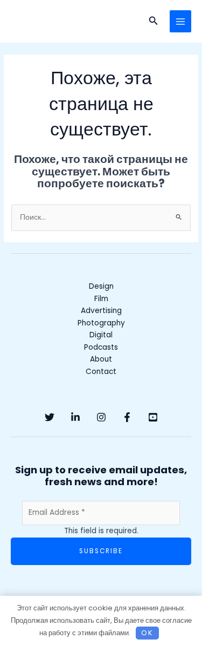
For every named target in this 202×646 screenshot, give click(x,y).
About (101, 359)
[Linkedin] (75, 417)
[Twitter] (49, 417)
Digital (101, 335)
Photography (101, 323)
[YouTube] (153, 417)
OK (147, 633)
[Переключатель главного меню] (181, 21)
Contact (101, 371)
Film (101, 299)
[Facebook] (127, 417)
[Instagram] (101, 417)
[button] (153, 21)
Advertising (101, 310)
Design (101, 286)
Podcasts (101, 347)
